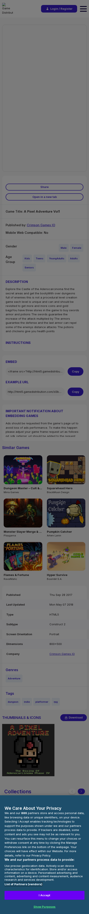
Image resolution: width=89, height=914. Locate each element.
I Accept (44, 895)
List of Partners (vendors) (23, 884)
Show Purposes (44, 906)
